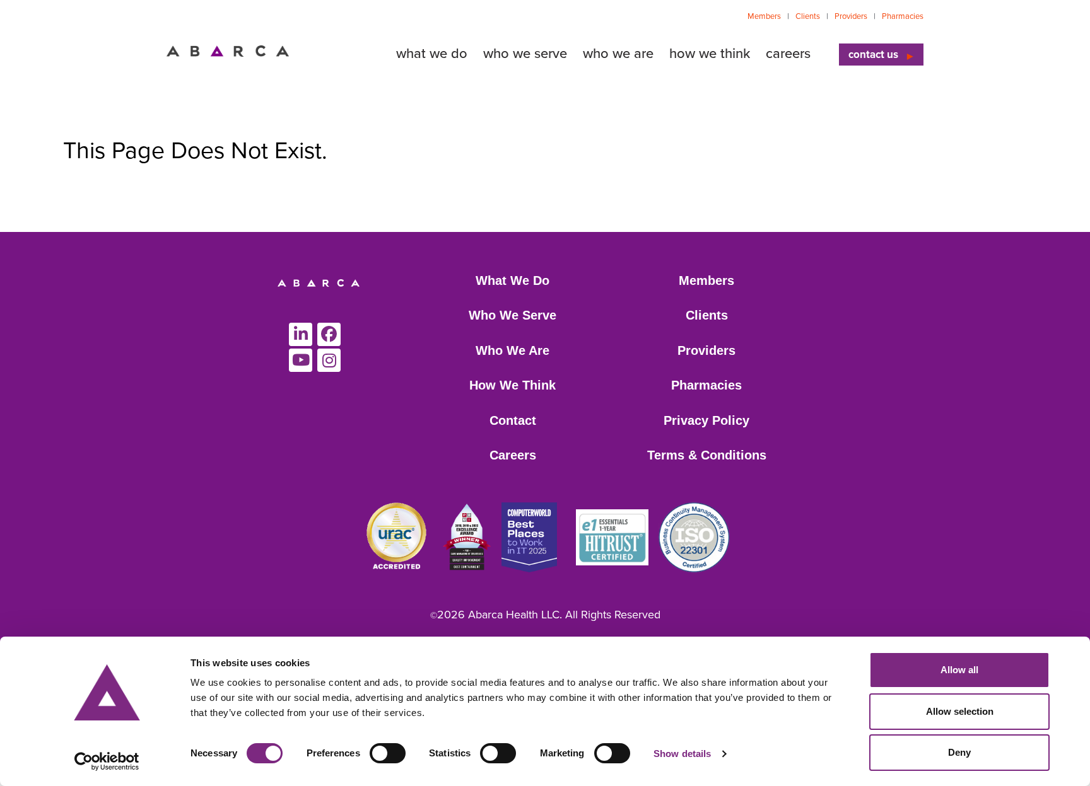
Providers (851, 16)
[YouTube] (300, 360)
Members (764, 16)
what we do (431, 53)
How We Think (512, 385)
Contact (512, 420)
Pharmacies (902, 16)
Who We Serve (512, 315)
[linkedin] (300, 334)
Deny (959, 752)
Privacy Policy (706, 420)
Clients (807, 16)
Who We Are (512, 350)
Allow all (959, 669)
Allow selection (959, 711)
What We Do (512, 280)
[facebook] (329, 334)
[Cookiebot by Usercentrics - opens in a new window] (107, 761)
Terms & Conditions (706, 455)
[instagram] (329, 360)
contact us (873, 54)
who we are (618, 53)
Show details (682, 753)
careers (788, 53)
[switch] (388, 753)
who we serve (525, 53)
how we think (709, 53)
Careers (512, 455)
